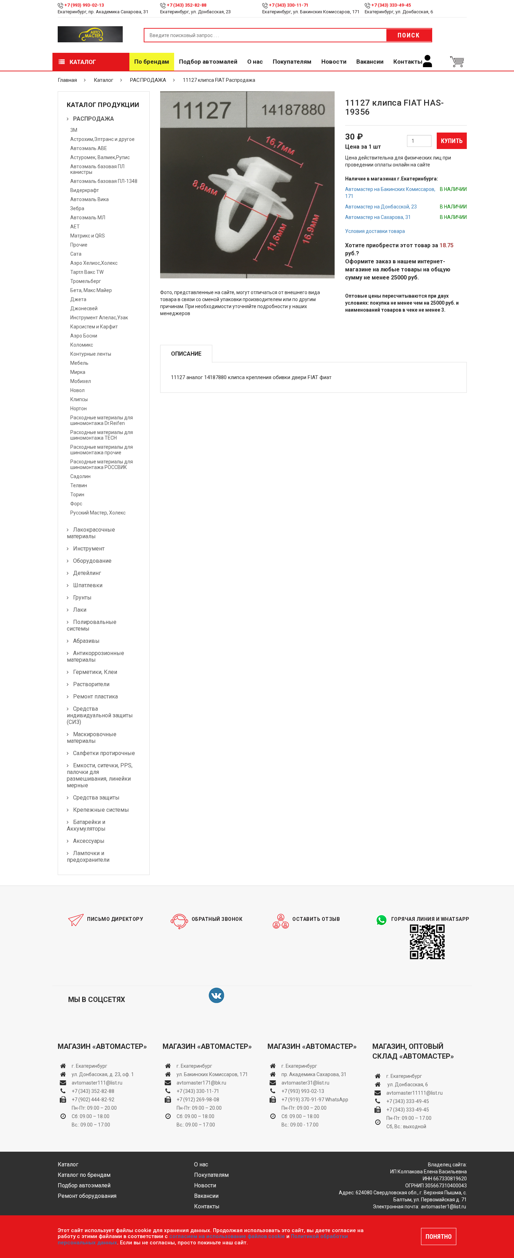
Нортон (78, 408)
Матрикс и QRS (87, 236)
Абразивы (86, 641)
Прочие (78, 245)
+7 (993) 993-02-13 (302, 1091)
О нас (255, 61)
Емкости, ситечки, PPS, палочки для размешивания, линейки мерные (100, 775)
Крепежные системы (101, 809)
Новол (77, 390)
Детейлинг (87, 573)
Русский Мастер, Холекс (98, 513)
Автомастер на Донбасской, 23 (381, 206)
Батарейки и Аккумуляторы (86, 825)
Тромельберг (85, 281)
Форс (76, 503)
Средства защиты (96, 797)
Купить (452, 140)
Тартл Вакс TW (86, 272)
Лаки (79, 609)
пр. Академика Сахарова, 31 (314, 1074)
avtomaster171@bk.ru (201, 1083)
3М (73, 130)
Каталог (82, 61)
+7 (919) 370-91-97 (302, 1099)
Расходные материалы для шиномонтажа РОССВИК (101, 464)
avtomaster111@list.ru (97, 1083)
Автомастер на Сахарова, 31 (378, 217)
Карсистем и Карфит (94, 326)
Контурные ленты (90, 354)
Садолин (80, 476)
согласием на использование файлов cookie (227, 1236)
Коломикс (81, 345)
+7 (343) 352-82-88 (186, 5)
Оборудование (92, 560)
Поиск (409, 35)
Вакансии (370, 61)
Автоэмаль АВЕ (88, 148)
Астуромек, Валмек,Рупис (100, 157)
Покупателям (292, 61)
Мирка (77, 372)
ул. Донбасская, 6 (407, 1084)
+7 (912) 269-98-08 (198, 1099)
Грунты (82, 597)
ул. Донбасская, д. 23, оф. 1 (103, 1074)
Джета (78, 299)
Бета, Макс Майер (91, 290)
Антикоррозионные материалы (95, 656)
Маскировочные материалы (91, 737)
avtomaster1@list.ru (443, 1206)
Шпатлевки (87, 585)
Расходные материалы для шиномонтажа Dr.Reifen (101, 420)
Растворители (91, 684)
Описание (186, 353)
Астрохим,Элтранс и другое (102, 139)
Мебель (79, 363)
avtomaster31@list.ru (305, 1083)
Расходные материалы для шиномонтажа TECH (101, 435)
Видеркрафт (84, 190)
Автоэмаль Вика (89, 199)
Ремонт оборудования (87, 1196)
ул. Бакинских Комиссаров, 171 (212, 1074)
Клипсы (79, 399)
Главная (67, 80)
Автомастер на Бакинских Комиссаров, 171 (390, 192)
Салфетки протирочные (104, 753)
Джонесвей (84, 308)
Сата (75, 254)
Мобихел (80, 381)
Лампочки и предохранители (88, 856)
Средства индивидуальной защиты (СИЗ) (100, 715)
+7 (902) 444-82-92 (93, 1099)
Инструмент (89, 548)
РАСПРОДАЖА (148, 80)
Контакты (407, 61)
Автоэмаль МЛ (87, 217)
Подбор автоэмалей (208, 61)
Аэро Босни (83, 336)
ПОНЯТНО (439, 1236)
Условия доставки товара (375, 231)
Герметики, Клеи (95, 672)
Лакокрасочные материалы (91, 533)
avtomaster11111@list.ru (414, 1093)
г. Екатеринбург (90, 1066)
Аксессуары (89, 841)
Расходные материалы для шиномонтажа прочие (101, 449)
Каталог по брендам (84, 1175)
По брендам (151, 61)
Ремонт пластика (95, 696)
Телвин (78, 485)
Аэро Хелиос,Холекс (93, 263)
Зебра (77, 208)
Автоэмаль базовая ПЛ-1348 (103, 181)
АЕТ (75, 226)
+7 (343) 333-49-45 (391, 5)
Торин (77, 494)
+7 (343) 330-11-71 (288, 5)
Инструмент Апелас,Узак (99, 317)
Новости (334, 61)
